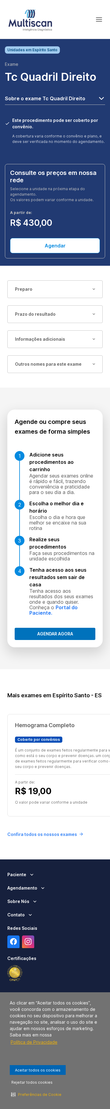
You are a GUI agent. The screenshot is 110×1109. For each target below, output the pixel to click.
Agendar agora (55, 633)
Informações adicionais (40, 339)
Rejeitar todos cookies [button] (32, 1082)
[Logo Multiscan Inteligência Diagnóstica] (30, 19)
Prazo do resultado (35, 314)
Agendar (55, 246)
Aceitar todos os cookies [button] (38, 1070)
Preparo (23, 289)
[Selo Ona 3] (15, 973)
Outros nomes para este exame (48, 364)
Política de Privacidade (34, 1042)
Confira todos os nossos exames (42, 834)
